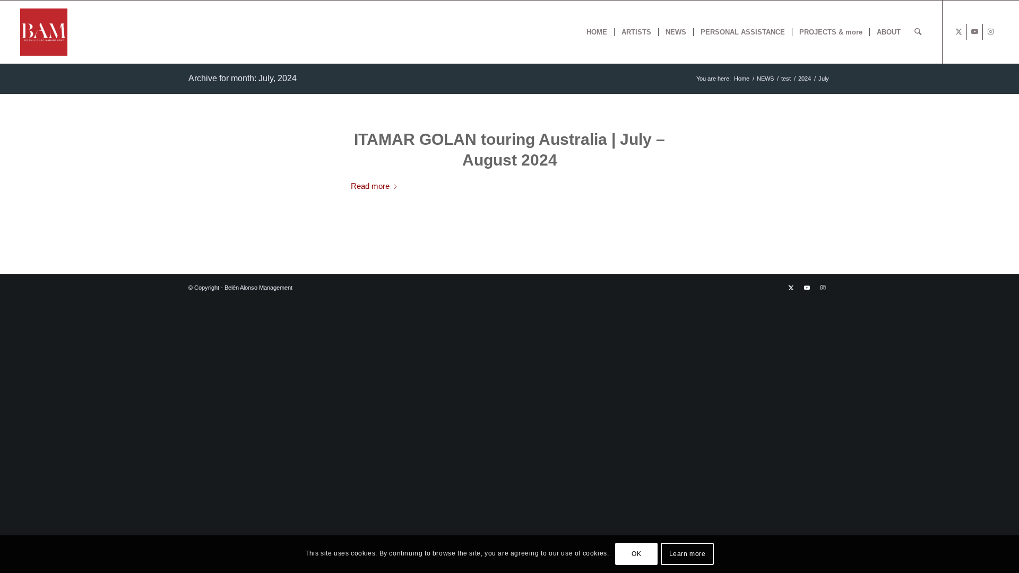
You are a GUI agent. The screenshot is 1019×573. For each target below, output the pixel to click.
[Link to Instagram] (991, 32)
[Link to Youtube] (974, 32)
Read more (370, 185)
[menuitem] (597, 32)
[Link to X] (958, 32)
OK (636, 554)
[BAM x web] (43, 32)
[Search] (918, 32)
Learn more (687, 554)
